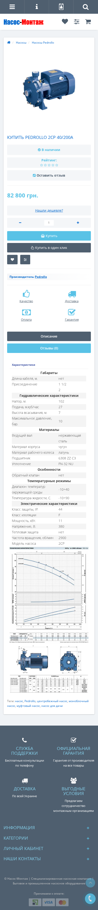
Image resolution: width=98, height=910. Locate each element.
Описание (49, 336)
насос (19, 701)
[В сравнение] (25, 259)
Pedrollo (29, 701)
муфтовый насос (28, 706)
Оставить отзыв (51, 175)
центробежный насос (52, 701)
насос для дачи (52, 706)
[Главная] (8, 43)
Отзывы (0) (49, 348)
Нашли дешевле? (49, 210)
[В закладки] (12, 259)
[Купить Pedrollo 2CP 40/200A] (49, 89)
